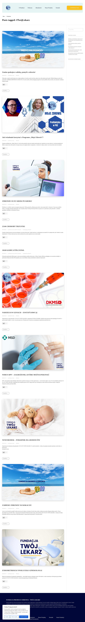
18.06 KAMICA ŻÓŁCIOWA (13, 250)
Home (4, 16)
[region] (16, 612)
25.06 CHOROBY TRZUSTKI (13, 226)
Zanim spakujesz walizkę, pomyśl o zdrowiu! (18, 72)
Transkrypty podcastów (27, 229)
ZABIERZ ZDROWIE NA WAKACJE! (17, 505)
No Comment (18, 229)
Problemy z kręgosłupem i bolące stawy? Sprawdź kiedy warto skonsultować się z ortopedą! (75, 40)
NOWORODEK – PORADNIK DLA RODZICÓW (21, 440)
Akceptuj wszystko (23, 616)
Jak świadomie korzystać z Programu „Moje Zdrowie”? (22, 137)
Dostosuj (6, 616)
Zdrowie (17, 75)
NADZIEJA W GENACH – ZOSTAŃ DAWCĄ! (19, 312)
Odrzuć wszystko (14, 616)
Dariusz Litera (11, 75)
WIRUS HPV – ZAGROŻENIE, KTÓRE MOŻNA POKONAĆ (25, 375)
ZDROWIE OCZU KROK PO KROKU (17, 201)
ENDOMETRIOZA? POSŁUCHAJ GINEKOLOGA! (22, 570)
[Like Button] (3, 84)
